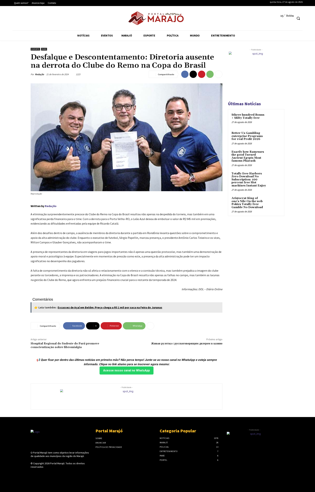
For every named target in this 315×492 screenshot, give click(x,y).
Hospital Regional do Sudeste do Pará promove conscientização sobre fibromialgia (65, 345)
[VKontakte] (52, 474)
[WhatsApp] (210, 74)
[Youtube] (50, 19)
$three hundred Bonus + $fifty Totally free (248, 116)
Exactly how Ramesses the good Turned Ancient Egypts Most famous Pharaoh (248, 156)
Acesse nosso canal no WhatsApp (126, 370)
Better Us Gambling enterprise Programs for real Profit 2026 (247, 136)
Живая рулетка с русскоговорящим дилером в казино (186, 343)
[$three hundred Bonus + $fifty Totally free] (274, 119)
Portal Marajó (57, 463)
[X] (39, 19)
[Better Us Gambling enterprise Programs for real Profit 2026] (274, 137)
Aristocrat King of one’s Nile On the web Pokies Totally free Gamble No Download (247, 202)
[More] (218, 74)
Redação (39, 74)
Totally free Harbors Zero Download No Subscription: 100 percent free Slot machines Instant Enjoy (249, 179)
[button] (298, 18)
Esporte (35, 49)
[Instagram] (28, 19)
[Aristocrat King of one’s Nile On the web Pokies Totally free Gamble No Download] (274, 202)
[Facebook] (17, 19)
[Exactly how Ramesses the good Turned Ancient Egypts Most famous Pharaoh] (274, 156)
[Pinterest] (201, 74)
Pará (44, 49)
